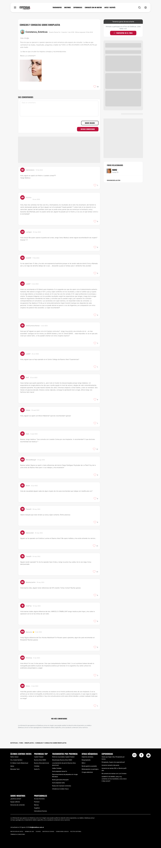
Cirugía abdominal (87, 772)
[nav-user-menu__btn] (146, 7)
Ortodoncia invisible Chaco (60, 789)
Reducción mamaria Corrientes (61, 786)
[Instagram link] (134, 755)
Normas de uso (29, 831)
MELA (83, 763)
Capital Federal (38, 757)
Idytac (12, 766)
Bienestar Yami (14, 769)
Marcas (36, 805)
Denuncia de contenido (17, 805)
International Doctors (40, 811)
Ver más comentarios (59, 718)
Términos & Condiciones (17, 834)
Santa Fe (37, 769)
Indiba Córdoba (56, 768)
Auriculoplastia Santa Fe (59, 771)
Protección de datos (16, 831)
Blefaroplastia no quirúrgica (90, 769)
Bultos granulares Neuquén (60, 779)
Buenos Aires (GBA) (40, 760)
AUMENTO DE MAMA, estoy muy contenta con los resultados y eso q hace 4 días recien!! (114, 779)
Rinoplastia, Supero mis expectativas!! (113, 762)
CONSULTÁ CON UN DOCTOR (93, 7)
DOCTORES (67, 7)
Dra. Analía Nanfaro (16, 760)
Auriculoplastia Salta (58, 783)
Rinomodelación (113, 180)
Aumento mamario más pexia (110, 765)
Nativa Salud (14, 757)
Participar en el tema (124, 33)
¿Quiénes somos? (15, 799)
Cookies (38, 831)
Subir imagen (90, 123)
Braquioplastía (86, 760)
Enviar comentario (88, 129)
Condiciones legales (62, 831)
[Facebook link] (141, 755)
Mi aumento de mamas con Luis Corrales (114, 773)
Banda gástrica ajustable (89, 766)
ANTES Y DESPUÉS (109, 7)
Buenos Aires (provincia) (41, 763)
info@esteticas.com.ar (36, 827)
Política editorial (75, 831)
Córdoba (36, 766)
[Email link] (148, 755)
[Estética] (25, 7)
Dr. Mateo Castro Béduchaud (19, 763)
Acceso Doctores (39, 799)
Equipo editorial (15, 802)
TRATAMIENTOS (57, 7)
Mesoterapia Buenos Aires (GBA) (62, 760)
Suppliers (37, 808)
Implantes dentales (87, 757)
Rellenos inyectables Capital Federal (63, 757)
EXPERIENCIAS (77, 7)
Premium (36, 802)
